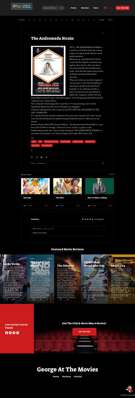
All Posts (22, 20)
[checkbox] (6, 299)
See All (112, 174)
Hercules (27, 198)
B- (51, 20)
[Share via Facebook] (32, 157)
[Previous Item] (3, 279)
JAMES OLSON (78, 141)
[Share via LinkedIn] (41, 157)
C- (67, 20)
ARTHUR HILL (90, 141)
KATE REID (35, 145)
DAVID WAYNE (46, 145)
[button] (13, 299)
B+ (40, 20)
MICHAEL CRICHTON (51, 141)
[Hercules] (35, 186)
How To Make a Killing (97, 198)
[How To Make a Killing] (99, 186)
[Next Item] (131, 279)
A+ (94, 20)
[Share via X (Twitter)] (37, 157)
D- (83, 20)
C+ (56, 20)
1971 (40, 141)
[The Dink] (67, 186)
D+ (73, 20)
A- (34, 20)
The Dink (60, 198)
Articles (101, 20)
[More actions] (103, 33)
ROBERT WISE (65, 141)
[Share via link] (46, 157)
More (110, 20)
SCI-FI (34, 141)
